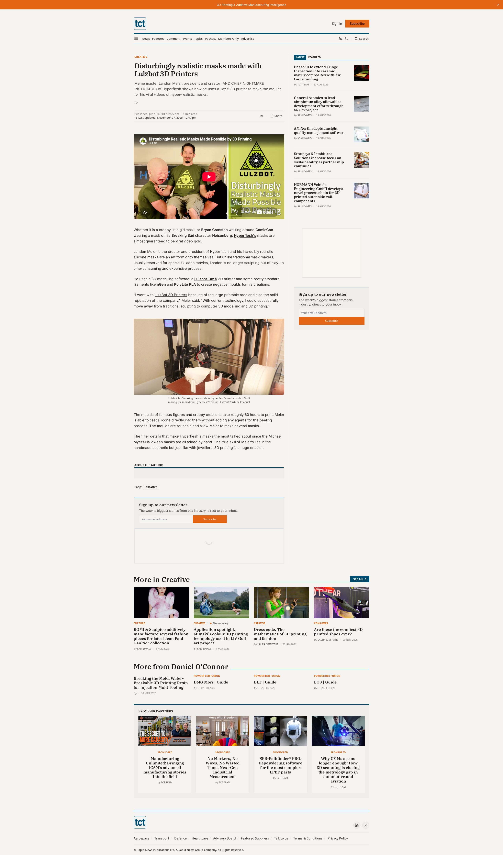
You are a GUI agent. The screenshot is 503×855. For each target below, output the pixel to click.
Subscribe (210, 519)
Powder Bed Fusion (207, 676)
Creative (140, 57)
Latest (300, 57)
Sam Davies (304, 115)
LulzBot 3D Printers (171, 295)
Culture (139, 623)
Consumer (321, 623)
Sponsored (164, 752)
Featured (314, 57)
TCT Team (303, 84)
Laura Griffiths (267, 644)
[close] (498, 5)
